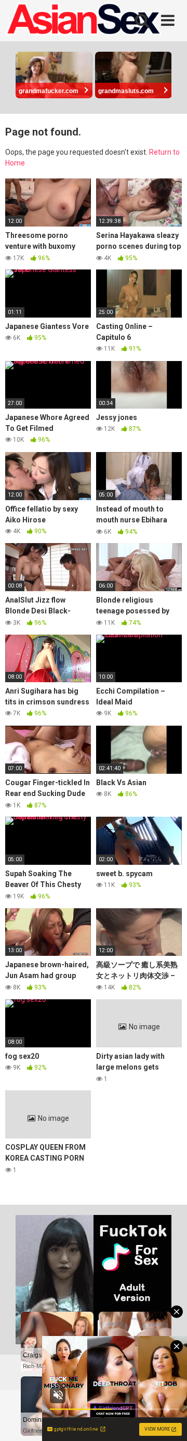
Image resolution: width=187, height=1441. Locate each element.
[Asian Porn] (83, 21)
